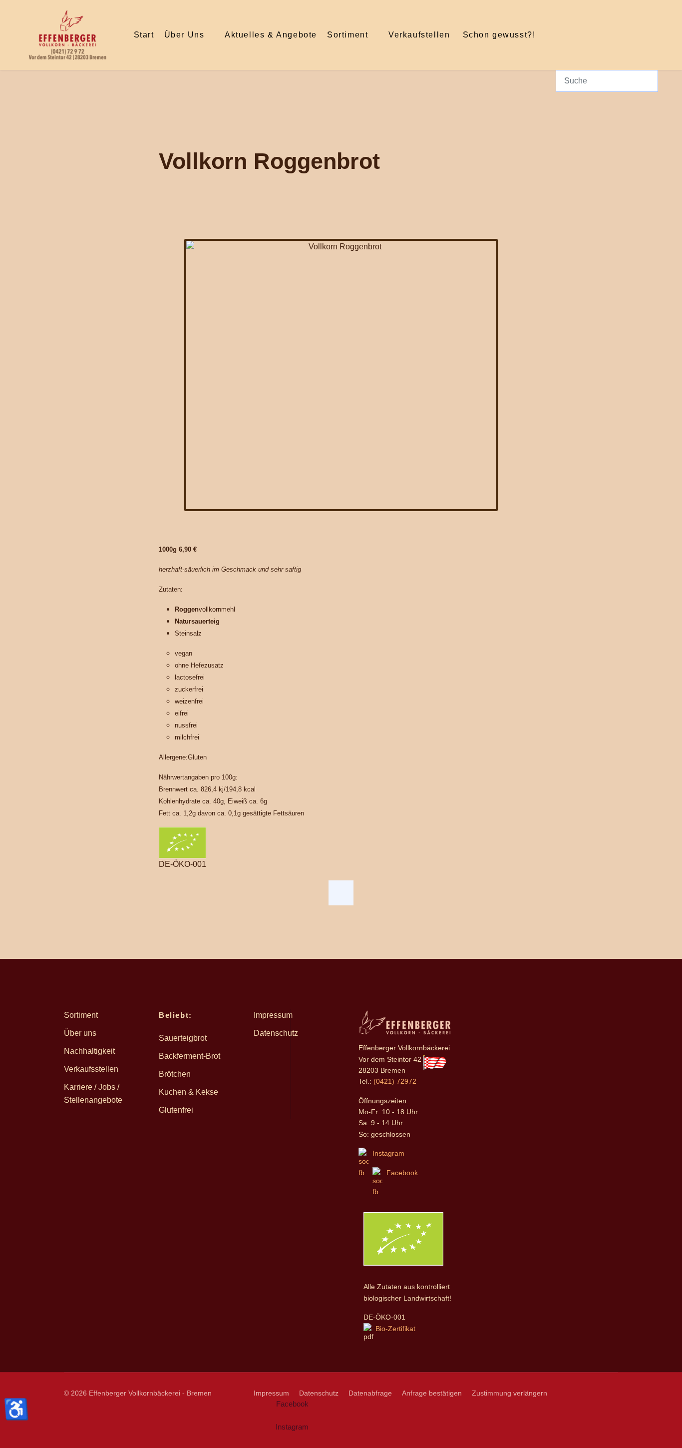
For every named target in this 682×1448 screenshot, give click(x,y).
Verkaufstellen (419, 34)
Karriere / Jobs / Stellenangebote (93, 1093)
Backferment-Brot (189, 1056)
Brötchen (175, 1074)
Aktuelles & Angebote (271, 34)
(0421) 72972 (394, 1081)
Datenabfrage (370, 1393)
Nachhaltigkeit (89, 1051)
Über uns (80, 1033)
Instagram (388, 1153)
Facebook (402, 1173)
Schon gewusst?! (499, 34)
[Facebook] (341, 892)
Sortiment (347, 34)
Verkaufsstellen (91, 1069)
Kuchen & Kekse (188, 1092)
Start (144, 34)
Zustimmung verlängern (509, 1393)
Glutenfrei (176, 1110)
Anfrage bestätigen (432, 1393)
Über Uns (184, 34)
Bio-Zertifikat (394, 1329)
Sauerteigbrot (183, 1038)
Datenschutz (276, 1033)
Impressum (273, 1015)
